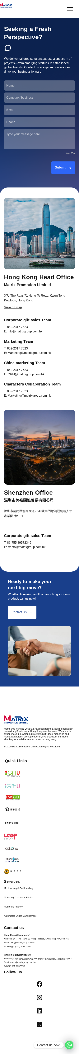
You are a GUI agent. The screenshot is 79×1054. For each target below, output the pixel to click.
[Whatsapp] (69, 1045)
